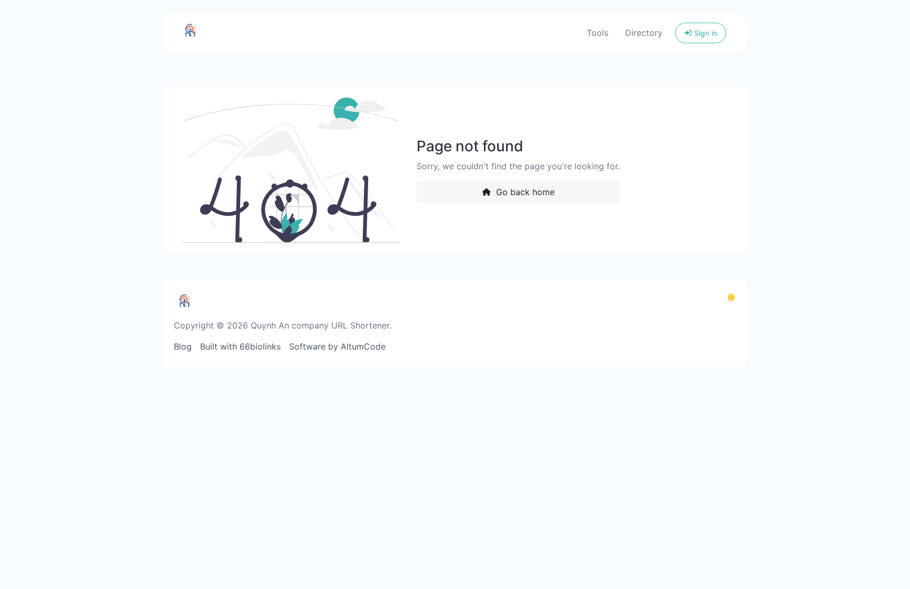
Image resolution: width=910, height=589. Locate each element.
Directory (643, 32)
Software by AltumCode (337, 346)
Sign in (704, 32)
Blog (183, 346)
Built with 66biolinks (240, 346)
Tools (597, 32)
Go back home (524, 192)
